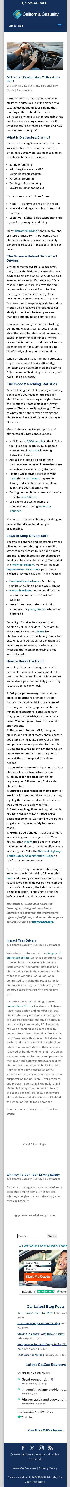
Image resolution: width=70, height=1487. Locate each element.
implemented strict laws (23, 569)
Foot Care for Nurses (30, 1354)
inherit (28, 842)
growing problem (23, 564)
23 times (32, 478)
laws (10, 878)
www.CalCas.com (24, 1468)
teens (40, 631)
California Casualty (21, 85)
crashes (34, 450)
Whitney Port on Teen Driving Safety (33, 1174)
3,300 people (35, 441)
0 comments (24, 90)
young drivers (37, 609)
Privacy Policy (48, 1468)
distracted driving (25, 231)
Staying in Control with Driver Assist (40, 1334)
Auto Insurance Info (46, 85)
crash (13, 478)
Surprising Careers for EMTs (35, 1313)
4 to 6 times (28, 497)
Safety (10, 90)
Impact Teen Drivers (21, 940)
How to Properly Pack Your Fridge (38, 1323)
